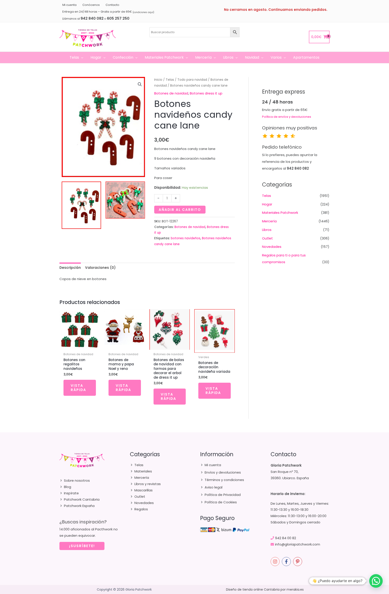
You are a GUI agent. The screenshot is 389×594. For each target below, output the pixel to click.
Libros (266, 229)
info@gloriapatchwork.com (297, 544)
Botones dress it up (206, 93)
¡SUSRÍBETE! (82, 545)
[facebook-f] (287, 561)
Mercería (269, 221)
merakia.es (295, 589)
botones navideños (185, 238)
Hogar (267, 204)
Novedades (271, 246)
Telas (170, 80)
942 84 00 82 (285, 538)
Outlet (267, 238)
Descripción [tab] (70, 267)
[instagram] (276, 561)
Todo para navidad (192, 80)
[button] (81, 57)
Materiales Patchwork (280, 212)
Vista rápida (78, 387)
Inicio (158, 80)
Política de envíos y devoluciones (286, 117)
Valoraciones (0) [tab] (100, 267)
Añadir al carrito (180, 209)
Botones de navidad (171, 93)
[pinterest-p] (298, 561)
